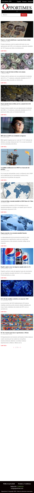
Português (30, 1)
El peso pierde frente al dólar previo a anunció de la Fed (16, 104)
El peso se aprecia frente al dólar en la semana (13, 72)
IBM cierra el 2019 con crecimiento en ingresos (13, 136)
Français (24, 1)
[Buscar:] (11, 15)
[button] (17, 11)
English (19, 1)
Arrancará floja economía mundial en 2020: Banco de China (17, 201)
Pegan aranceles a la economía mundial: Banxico (14, 233)
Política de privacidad (9, 484)
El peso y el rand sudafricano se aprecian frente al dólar (16, 40)
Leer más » (4, 51)
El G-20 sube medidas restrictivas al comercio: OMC (15, 299)
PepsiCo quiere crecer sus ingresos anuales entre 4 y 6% (16, 267)
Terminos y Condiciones (24, 484)
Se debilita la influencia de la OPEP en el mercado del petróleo (15, 168)
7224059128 (20, 486)
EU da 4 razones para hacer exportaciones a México (15, 333)
